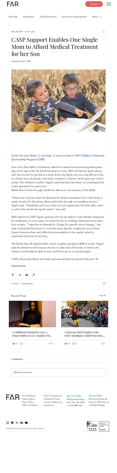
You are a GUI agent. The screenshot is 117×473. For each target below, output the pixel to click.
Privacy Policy (28, 402)
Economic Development (74, 16)
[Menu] (108, 4)
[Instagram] (7, 422)
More (95, 16)
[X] (17, 422)
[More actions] (104, 31)
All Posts (13, 16)
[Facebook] (12, 422)
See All (102, 295)
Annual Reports (29, 395)
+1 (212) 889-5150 (74, 405)
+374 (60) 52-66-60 (97, 405)
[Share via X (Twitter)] (19, 274)
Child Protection (48, 16)
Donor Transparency (53, 395)
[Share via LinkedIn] (26, 274)
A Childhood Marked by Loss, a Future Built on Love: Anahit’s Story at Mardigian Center (32, 333)
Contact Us (49, 405)
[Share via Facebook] (12, 274)
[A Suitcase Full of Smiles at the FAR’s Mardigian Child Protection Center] (84, 314)
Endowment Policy (52, 399)
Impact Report (28, 399)
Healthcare (28, 16)
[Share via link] (33, 274)
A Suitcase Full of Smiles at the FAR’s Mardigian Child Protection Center (83, 333)
